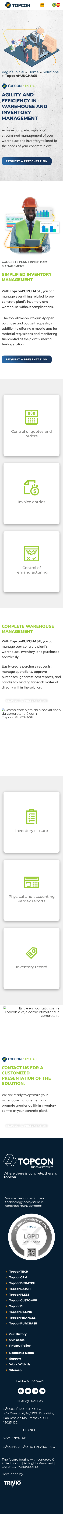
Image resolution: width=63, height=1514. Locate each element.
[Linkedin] (42, 1391)
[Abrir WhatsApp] (9, 1505)
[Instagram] (35, 1391)
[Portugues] (54, 6)
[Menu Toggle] (42, 5)
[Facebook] (21, 1391)
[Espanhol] (58, 6)
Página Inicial (13, 72)
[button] (27, 161)
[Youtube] (28, 1391)
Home (33, 72)
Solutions (51, 72)
